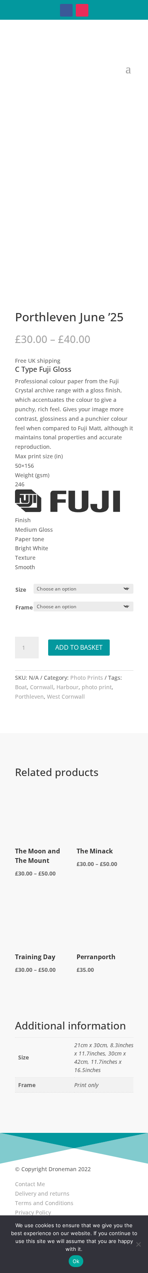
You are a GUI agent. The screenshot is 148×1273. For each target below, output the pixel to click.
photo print (97, 687)
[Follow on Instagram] (82, 10)
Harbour (67, 687)
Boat (21, 687)
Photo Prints (86, 677)
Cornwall (41, 687)
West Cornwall (66, 696)
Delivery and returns (42, 1193)
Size (20, 589)
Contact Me (30, 1184)
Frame (24, 607)
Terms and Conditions (44, 1203)
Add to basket (79, 647)
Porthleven (29, 696)
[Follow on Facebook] (66, 10)
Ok (76, 1261)
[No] (138, 1244)
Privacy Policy (33, 1212)
